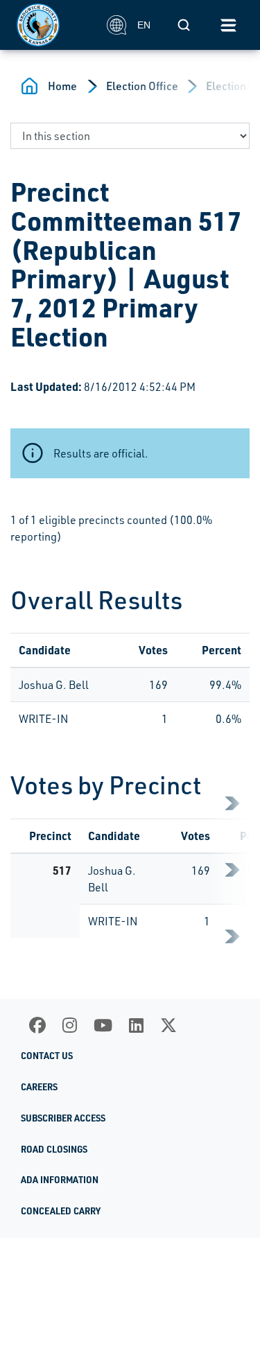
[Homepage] (54, 25)
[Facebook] (37, 1025)
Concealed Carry (61, 1210)
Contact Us (47, 1055)
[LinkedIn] (136, 1025)
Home (62, 86)
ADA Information (59, 1179)
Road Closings (54, 1149)
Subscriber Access (63, 1118)
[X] (168, 1025)
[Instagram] (69, 1025)
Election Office (142, 86)
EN (143, 24)
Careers (39, 1086)
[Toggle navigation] (228, 25)
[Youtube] (103, 1025)
